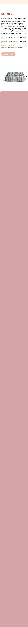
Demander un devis (8, 54)
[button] (26, 76)
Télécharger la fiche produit (7, 45)
